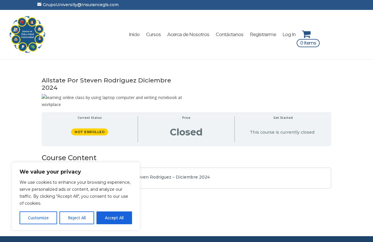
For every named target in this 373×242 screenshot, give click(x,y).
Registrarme (263, 35)
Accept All (114, 217)
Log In (288, 35)
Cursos (153, 35)
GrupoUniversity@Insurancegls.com (78, 4)
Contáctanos (229, 35)
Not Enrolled (90, 132)
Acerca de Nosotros (188, 35)
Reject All (77, 217)
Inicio (134, 35)
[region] (76, 196)
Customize (38, 217)
